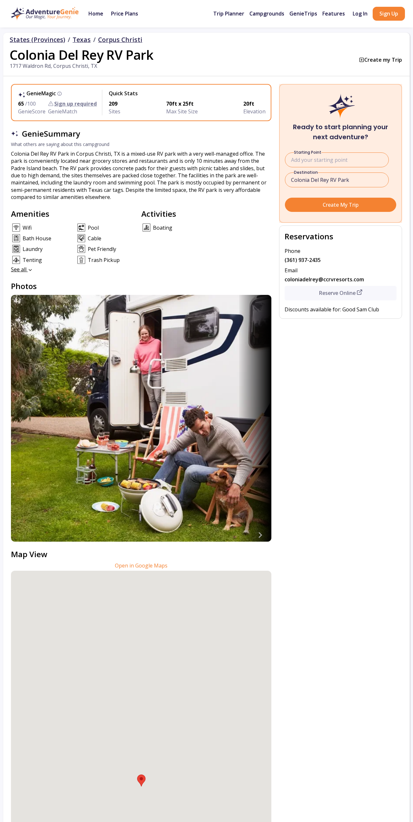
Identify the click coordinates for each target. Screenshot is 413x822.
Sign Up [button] (388, 13)
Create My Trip (340, 204)
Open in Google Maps (141, 565)
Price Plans (124, 13)
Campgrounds (266, 13)
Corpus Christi (120, 40)
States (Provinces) (37, 40)
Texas (82, 40)
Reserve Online (337, 293)
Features (333, 13)
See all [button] (19, 269)
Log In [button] (360, 13)
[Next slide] (259, 535)
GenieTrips (303, 13)
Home (95, 13)
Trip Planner (228, 13)
